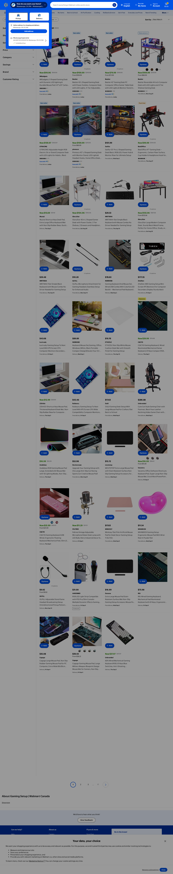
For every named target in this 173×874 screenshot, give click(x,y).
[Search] (114, 5)
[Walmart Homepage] (6, 5)
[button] (141, 5)
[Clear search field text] (109, 5)
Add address (28, 31)
